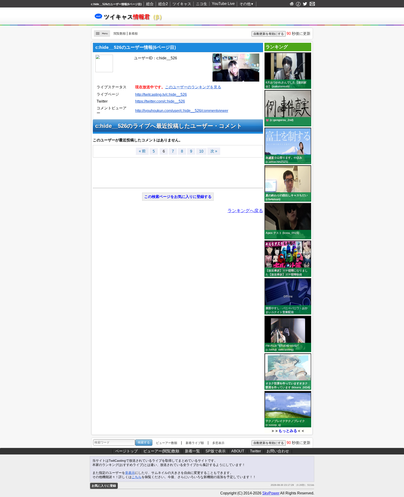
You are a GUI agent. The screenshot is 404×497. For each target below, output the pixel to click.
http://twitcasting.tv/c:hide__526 (161, 95)
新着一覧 (192, 451)
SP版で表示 (216, 451)
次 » (213, 151)
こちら (136, 477)
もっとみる (287, 431)
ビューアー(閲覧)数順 (161, 451)
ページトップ (126, 451)
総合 (150, 4)
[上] (318, 442)
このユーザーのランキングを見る (193, 87)
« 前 (142, 151)
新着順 (133, 33)
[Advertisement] (178, 170)
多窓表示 (218, 443)
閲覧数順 (120, 33)
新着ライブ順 (195, 443)
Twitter (255, 451)
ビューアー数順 (166, 443)
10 (201, 151)
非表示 (130, 473)
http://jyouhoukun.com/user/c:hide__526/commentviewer (181, 111)
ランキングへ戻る (245, 210)
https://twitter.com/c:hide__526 (160, 101)
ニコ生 (201, 4)
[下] (318, 452)
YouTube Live (223, 4)
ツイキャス (182, 4)
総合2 (163, 4)
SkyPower (270, 493)
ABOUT (237, 451)
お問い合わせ (278, 451)
